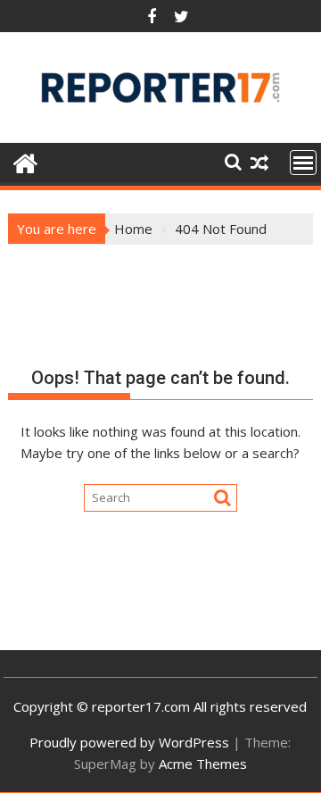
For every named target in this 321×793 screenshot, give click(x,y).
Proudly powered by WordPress (129, 742)
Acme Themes (203, 763)
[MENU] (303, 162)
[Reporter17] (25, 161)
